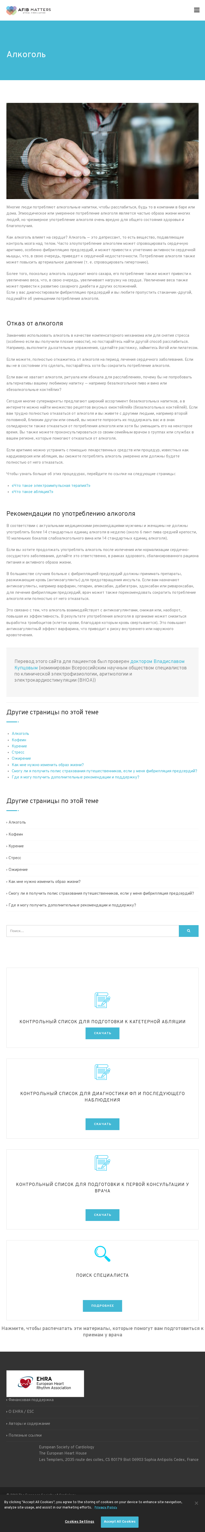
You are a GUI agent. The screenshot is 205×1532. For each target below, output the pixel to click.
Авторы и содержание (29, 1423)
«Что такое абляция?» (32, 492)
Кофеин (19, 740)
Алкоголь (20, 733)
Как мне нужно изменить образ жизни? (48, 765)
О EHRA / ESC (21, 1411)
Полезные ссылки (25, 1435)
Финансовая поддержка (31, 1400)
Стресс (18, 752)
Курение (19, 746)
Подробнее (102, 1306)
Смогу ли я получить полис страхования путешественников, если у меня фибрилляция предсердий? (104, 771)
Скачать (102, 1033)
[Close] (196, 1503)
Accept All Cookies (120, 1522)
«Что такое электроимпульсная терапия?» (51, 485)
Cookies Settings (79, 1522)
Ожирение (21, 758)
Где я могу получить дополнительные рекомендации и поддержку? (75, 777)
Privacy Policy (105, 1508)
